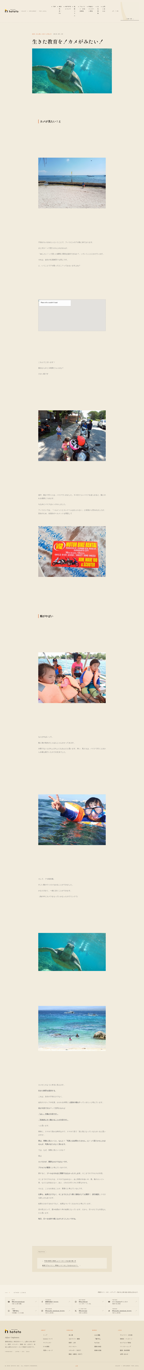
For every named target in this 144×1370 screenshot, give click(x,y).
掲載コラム (74, 11)
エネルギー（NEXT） (75, 1350)
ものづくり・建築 (74, 1339)
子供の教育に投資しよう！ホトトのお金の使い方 (60, 1261)
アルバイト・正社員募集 (82, 9)
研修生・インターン (126, 1339)
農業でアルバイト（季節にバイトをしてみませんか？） (60, 1265)
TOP (54, 6)
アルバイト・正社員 (126, 1335)
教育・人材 (72, 1343)
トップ (45, 1335)
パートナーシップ (125, 1347)
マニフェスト (47, 1343)
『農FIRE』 (97, 1339)
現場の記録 (97, 1350)
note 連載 (97, 1335)
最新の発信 (97, 1347)
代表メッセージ (48, 1350)
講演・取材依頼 (125, 1350)
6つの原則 (46, 1347)
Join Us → (130, 19)
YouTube (96, 1343)
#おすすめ (42, 1251)
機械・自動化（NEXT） (76, 1354)
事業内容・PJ (60, 10)
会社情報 (98, 10)
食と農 (71, 1335)
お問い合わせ (104, 9)
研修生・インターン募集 (91, 9)
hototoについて (68, 8)
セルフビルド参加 (125, 1343)
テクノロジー (73, 1347)
